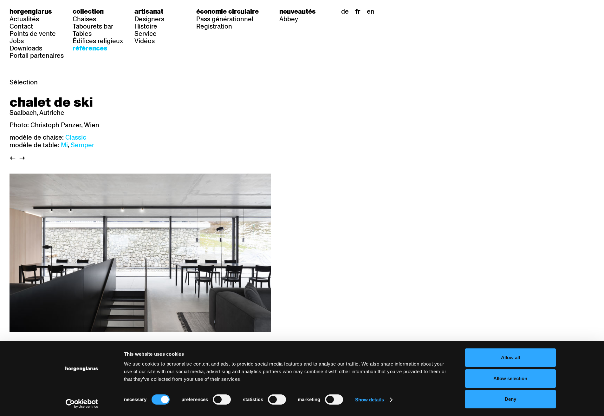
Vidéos (144, 41)
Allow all (510, 357)
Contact (21, 26)
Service (145, 33)
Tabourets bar (93, 26)
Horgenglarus (31, 11)
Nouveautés (297, 11)
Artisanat (148, 11)
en (370, 11)
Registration (214, 26)
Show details (369, 399)
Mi (64, 145)
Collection (88, 11)
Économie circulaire (227, 11)
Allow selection (510, 378)
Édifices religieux (98, 41)
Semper (82, 145)
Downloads (26, 48)
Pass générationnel (224, 19)
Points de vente (33, 33)
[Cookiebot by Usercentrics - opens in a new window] (81, 403)
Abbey (288, 19)
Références (90, 48)
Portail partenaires (37, 55)
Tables (82, 33)
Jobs (17, 41)
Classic (75, 137)
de (345, 11)
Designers (149, 19)
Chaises (84, 19)
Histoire (145, 26)
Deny (510, 399)
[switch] (222, 399)
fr (357, 11)
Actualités (24, 19)
